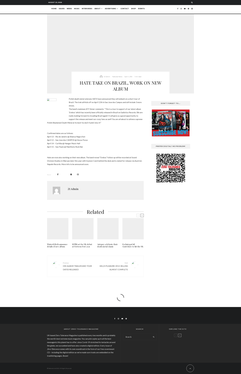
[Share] (57, 174)
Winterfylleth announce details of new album (57, 245)
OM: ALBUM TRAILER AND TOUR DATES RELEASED (77, 266)
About (97, 9)
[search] (153, 337)
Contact (124, 9)
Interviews (87, 9)
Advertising (110, 9)
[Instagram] (181, 9)
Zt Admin (107, 77)
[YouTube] (185, 9)
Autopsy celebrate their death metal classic (107, 245)
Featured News (117, 77)
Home (53, 9)
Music (76, 9)
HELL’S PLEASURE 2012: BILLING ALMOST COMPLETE (114, 266)
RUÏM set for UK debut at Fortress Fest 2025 (82, 245)
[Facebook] (177, 9)
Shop (133, 9)
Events (141, 9)
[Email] (78, 174)
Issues (62, 9)
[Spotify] (188, 9)
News (69, 9)
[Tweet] (64, 174)
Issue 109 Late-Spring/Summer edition (182, 342)
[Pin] (71, 174)
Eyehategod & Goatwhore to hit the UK (132, 245)
